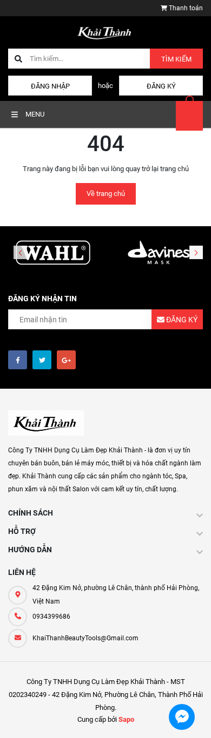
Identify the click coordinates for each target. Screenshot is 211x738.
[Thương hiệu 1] (52, 253)
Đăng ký (161, 86)
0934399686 (51, 616)
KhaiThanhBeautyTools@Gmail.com (85, 638)
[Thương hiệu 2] (158, 253)
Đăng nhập (50, 86)
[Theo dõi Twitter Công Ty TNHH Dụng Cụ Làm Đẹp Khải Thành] (41, 359)
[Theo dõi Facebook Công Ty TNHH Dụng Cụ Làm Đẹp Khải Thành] (17, 359)
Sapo (126, 719)
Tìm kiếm (176, 59)
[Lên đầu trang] (194, 718)
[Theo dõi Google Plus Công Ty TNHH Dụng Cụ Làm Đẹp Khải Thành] (66, 359)
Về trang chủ (106, 193)
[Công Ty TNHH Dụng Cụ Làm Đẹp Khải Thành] (46, 423)
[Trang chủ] (105, 32)
